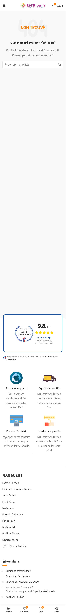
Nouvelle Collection (12, 514)
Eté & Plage (8, 502)
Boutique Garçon (11, 533)
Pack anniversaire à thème (16, 489)
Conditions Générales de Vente (22, 582)
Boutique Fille (9, 527)
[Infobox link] (16, 391)
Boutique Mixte (10, 540)
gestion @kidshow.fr (45, 591)
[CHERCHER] (59, 64)
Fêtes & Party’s (10, 483)
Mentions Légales (15, 597)
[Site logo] (33, 5)
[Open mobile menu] (4, 5)
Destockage (8, 508)
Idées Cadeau (9, 495)
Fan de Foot (8, 521)
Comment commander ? (18, 571)
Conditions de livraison (18, 576)
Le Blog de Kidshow (16, 546)
